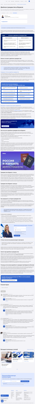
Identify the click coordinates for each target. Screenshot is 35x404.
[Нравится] (32, 294)
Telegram (32, 1)
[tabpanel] (6, 360)
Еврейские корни (17, 1)
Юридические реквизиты (3, 400)
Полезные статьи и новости (4, 395)
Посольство (22, 1)
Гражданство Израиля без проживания (28, 359)
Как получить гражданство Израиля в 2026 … (17, 359)
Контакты (26, 1)
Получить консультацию (25, 381)
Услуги (9, 1)
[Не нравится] (33, 294)
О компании (12, 392)
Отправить (3, 291)
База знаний (12, 1)
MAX (30, 1)
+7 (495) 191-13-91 (26, 395)
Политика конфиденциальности (19, 232)
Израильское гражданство (19, 392)
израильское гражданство (18, 110)
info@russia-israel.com (28, 398)
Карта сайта (2, 399)
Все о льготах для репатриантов (5, 365)
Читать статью (15, 361)
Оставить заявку (17, 235)
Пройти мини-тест (5, 126)
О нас (6, 1)
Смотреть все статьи (30, 349)
